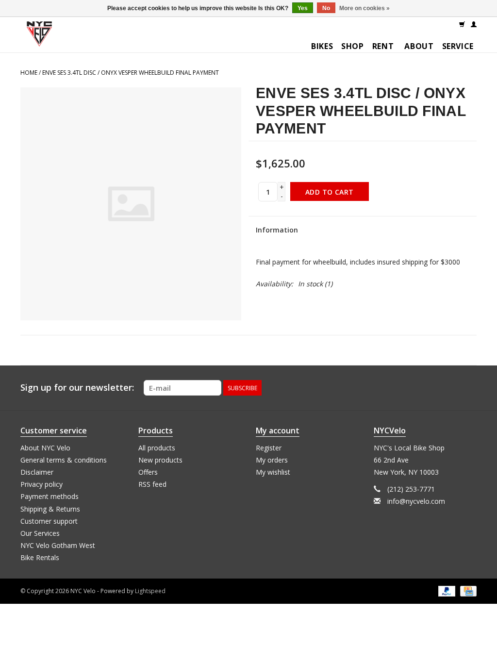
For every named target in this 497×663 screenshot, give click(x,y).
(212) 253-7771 (411, 489)
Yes (303, 8)
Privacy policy (41, 484)
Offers (148, 472)
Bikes (322, 46)
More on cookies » (364, 8)
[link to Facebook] (451, 388)
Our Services (40, 533)
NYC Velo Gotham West (57, 545)
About (418, 46)
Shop (352, 46)
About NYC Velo (45, 447)
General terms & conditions (63, 459)
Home (28, 72)
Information (277, 229)
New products (160, 459)
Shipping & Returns (50, 509)
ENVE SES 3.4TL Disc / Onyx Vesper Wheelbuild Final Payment (130, 72)
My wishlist (273, 472)
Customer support (49, 521)
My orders (272, 459)
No (326, 8)
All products (156, 447)
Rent (383, 46)
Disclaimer (36, 472)
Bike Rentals (39, 557)
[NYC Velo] (39, 36)
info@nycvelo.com (416, 501)
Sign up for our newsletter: (77, 387)
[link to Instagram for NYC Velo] (469, 388)
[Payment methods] (446, 590)
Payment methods (49, 496)
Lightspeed (150, 591)
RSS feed (152, 484)
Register (269, 447)
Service (458, 46)
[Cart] (462, 24)
